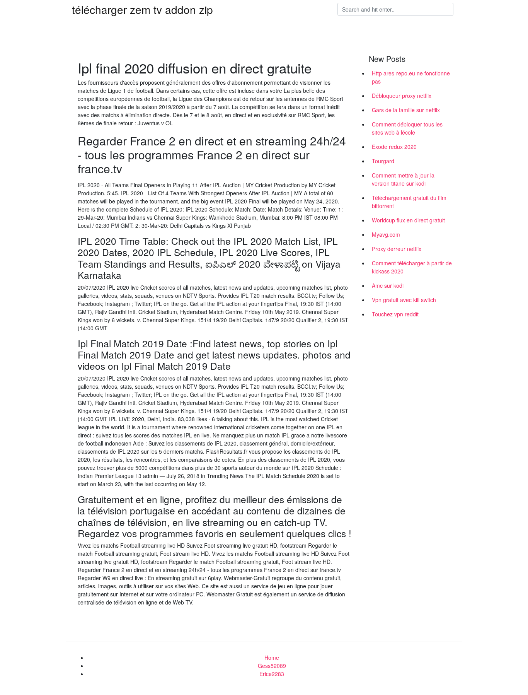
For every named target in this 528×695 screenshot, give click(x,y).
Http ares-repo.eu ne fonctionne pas (411, 77)
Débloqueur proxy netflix (401, 95)
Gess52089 (272, 665)
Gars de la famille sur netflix (406, 110)
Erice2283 (271, 674)
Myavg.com (386, 234)
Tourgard (383, 161)
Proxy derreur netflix (396, 249)
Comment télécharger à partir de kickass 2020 (412, 267)
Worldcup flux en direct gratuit (408, 220)
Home (271, 657)
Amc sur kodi (388, 285)
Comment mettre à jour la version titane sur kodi (403, 179)
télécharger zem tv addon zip (142, 9)
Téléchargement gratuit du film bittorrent (409, 202)
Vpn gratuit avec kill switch (404, 300)
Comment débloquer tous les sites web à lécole (407, 128)
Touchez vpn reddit (395, 314)
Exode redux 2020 (394, 146)
